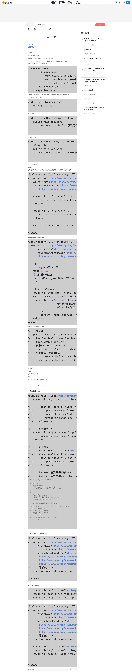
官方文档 (30, 52)
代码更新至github (32, 47)
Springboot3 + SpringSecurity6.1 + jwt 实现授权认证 (94, 40)
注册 (128, 2)
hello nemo (87, 99)
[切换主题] (119, 3)
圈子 (62, 2)
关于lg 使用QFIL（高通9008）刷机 (94, 59)
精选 (54, 2)
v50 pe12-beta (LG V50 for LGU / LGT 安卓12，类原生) (94, 69)
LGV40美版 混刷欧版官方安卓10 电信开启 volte (94, 108)
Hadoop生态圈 (88, 90)
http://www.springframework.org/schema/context (71, 560)
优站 (78, 2)
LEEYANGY (38, 24)
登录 (124, 2)
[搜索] (116, 2)
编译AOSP (87, 49)
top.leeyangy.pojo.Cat (74, 395)
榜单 (70, 2)
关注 (100, 24)
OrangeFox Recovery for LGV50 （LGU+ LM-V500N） (94, 80)
